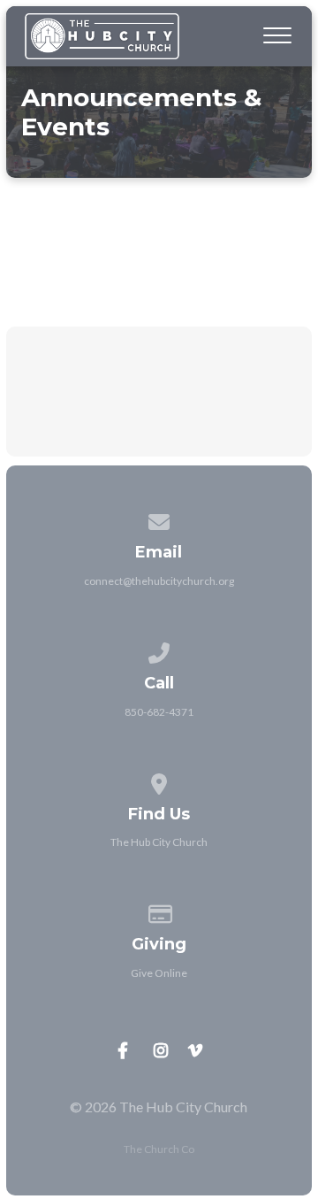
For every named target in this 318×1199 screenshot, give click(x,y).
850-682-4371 (159, 712)
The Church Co (159, 1149)
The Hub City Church (159, 842)
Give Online (159, 973)
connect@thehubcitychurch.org (159, 581)
